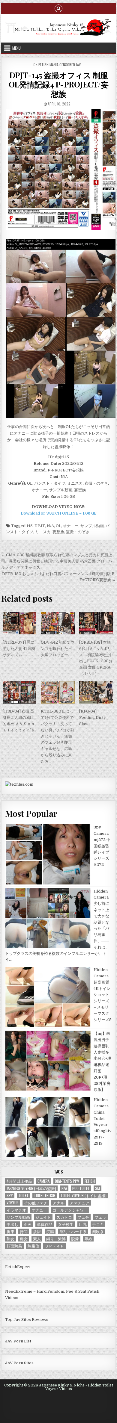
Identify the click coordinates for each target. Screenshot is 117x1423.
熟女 (10, 1238)
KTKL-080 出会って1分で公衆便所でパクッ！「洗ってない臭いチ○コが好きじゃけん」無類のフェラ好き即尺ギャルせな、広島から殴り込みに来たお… (57, 736)
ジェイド (43, 1217)
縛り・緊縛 (56, 1238)
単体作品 (44, 1224)
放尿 (37, 1231)
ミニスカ (43, 532)
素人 (37, 1238)
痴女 (24, 1238)
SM (97, 1188)
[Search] (58, 8)
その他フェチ (35, 1203)
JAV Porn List (18, 1341)
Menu (16, 48)
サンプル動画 (92, 526)
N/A (50, 526)
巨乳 (83, 1224)
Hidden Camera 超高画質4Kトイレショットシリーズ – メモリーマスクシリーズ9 (103, 994)
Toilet (23, 1195)
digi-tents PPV (67, 1181)
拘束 (10, 1231)
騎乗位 (33, 1246)
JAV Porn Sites (19, 1363)
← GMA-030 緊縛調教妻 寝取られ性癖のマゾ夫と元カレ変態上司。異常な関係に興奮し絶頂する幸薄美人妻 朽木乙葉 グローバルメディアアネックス (56, 561)
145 (29, 526)
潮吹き (98, 1231)
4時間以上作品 (19, 1181)
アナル (58, 1203)
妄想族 (58, 532)
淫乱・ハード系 (73, 1231)
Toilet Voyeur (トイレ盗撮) (83, 1195)
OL (58, 526)
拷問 (24, 1231)
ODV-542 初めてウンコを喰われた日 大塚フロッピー (57, 648)
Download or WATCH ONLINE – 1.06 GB (59, 513)
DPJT (39, 526)
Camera (44, 1181)
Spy (10, 1195)
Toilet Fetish (44, 1195)
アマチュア (79, 1203)
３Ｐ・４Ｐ (54, 1246)
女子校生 (66, 1224)
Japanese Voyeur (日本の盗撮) (31, 1188)
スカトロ (64, 1217)
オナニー (71, 526)
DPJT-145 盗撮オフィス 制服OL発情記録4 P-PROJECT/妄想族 (59, 84)
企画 (28, 1224)
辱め (88, 1238)
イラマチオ (16, 1210)
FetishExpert (18, 1267)
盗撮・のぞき (77, 532)
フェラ (100, 1217)
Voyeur (13, 1203)
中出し (12, 1224)
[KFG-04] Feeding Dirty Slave (92, 717)
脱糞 (75, 1238)
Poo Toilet (81, 1188)
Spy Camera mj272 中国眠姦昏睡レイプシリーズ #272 (102, 846)
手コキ (98, 1224)
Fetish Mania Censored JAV (59, 64)
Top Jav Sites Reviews (26, 1319)
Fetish (90, 1181)
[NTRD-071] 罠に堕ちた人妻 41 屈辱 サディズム (19, 648)
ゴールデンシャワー (70, 1210)
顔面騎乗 (14, 1246)
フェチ (83, 1217)
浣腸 (50, 1231)
